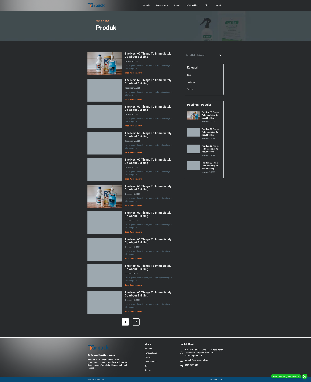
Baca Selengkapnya (133, 72)
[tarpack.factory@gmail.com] (181, 360)
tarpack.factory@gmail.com (197, 360)
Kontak (218, 5)
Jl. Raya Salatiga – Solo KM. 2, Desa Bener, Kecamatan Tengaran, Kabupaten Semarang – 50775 (204, 352)
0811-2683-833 (191, 365)
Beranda (146, 5)
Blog (207, 5)
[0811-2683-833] (181, 365)
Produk (177, 5)
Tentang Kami (162, 5)
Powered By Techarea (216, 379)
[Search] (220, 55)
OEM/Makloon (192, 5)
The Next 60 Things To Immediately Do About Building (148, 55)
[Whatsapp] (304, 376)
